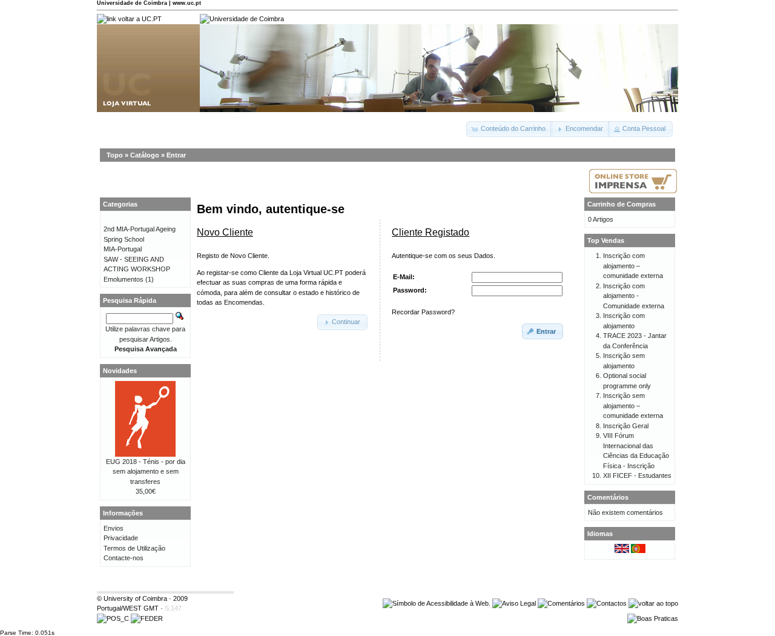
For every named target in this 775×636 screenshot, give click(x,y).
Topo (115, 155)
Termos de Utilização (134, 548)
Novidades (120, 370)
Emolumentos (123, 279)
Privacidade (121, 538)
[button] (509, 129)
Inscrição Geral (625, 425)
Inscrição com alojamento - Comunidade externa (633, 296)
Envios (114, 528)
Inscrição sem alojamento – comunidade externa (633, 405)
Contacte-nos (123, 557)
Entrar (176, 155)
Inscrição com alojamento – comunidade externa (633, 265)
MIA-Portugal (123, 249)
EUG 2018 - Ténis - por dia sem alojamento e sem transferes (145, 471)
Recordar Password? (423, 312)
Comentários (607, 497)
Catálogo (144, 155)
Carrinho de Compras (621, 204)
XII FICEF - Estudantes (637, 475)
